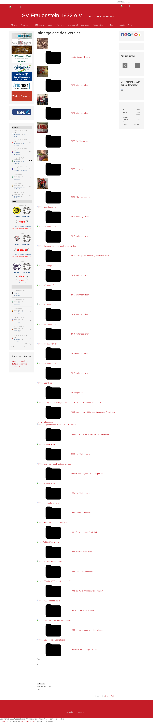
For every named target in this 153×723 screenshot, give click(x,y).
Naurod (16, 170)
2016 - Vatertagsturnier (80, 275)
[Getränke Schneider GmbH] (22, 68)
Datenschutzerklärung (20, 361)
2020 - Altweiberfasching (80, 197)
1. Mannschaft (26, 25)
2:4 (30, 169)
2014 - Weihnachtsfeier (80, 314)
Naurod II (16, 152)
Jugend (50, 25)
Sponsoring (85, 25)
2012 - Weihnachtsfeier (80, 353)
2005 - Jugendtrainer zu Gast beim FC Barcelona (90, 434)
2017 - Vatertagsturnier (80, 236)
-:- (30, 293)
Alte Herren (60, 25)
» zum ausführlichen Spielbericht (22, 226)
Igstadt (16, 272)
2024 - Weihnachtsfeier (80, 85)
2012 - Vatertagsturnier (80, 373)
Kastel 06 (17, 216)
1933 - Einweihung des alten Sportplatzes (87, 630)
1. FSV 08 (16, 294)
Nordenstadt (17, 321)
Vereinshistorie (98, 25)
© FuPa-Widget (28, 344)
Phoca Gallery (110, 696)
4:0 (30, 195)
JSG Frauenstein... (19, 187)
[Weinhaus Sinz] (22, 58)
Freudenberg (17, 180)
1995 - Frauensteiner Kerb (81, 513)
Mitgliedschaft (73, 25)
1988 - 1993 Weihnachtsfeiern (82, 571)
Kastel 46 (16, 330)
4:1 (30, 142)
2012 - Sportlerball (78, 393)
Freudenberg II (18, 305)
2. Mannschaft (40, 25)
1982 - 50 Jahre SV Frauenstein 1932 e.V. (87, 591)
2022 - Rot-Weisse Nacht (80, 141)
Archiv (130, 25)
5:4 (29, 160)
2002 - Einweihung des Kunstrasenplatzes (87, 474)
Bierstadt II (17, 189)
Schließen (41, 684)
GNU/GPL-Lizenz (27, 722)
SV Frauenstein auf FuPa (19, 347)
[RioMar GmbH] (22, 86)
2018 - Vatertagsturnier (80, 217)
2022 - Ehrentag (77, 169)
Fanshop (110, 25)
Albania (16, 244)
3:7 (30, 133)
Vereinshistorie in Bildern (80, 57)
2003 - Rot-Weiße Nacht (80, 454)
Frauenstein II (17, 134)
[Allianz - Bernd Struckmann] (22, 76)
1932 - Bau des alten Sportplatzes (84, 650)
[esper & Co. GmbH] (22, 36)
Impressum (16, 367)
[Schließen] (37, 664)
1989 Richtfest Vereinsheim (81, 552)
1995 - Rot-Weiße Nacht (80, 493)
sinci (75, 712)
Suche (119, 2)
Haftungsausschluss (19, 364)
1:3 (30, 177)
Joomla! (3, 722)
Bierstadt (16, 198)
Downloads (120, 25)
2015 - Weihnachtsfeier (80, 295)
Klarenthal (16, 341)
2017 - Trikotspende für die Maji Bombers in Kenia (90, 256)
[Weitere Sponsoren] (22, 96)
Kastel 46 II (17, 312)
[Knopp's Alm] (22, 50)
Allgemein (14, 25)
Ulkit (86, 712)
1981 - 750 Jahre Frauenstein (82, 610)
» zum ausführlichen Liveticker (22, 283)
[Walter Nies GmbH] (22, 43)
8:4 (30, 186)
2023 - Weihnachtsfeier (80, 113)
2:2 (30, 151)
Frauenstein (17, 143)
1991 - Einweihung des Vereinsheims (85, 532)
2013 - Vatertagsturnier (80, 334)
